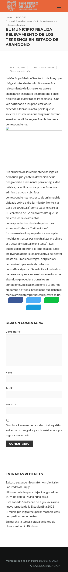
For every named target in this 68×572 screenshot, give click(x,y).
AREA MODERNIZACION (45, 565)
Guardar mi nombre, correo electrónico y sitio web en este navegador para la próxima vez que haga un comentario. (34, 430)
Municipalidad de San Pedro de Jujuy (27, 560)
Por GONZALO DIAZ (44, 67)
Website (11, 404)
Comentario (13, 331)
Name (10, 372)
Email (9, 388)
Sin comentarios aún (20, 71)
